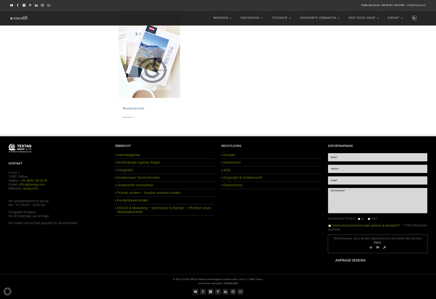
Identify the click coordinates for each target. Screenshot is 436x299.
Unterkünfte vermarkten (135, 185)
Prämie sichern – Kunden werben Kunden (149, 193)
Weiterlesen (127, 117)
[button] (414, 17)
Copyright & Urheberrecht (242, 178)
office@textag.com (32, 184)
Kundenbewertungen (133, 200)
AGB (226, 170)
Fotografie (125, 170)
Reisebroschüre (133, 108)
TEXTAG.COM (231, 283)
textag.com (30, 188)
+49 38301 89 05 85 (34, 180)
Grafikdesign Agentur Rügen (138, 162)
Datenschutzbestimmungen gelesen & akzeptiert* (366, 225)
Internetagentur (128, 155)
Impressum (232, 162)
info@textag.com (416, 5)
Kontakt (229, 155)
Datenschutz (233, 185)
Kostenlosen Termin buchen (138, 178)
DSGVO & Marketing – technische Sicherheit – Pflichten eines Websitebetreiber (164, 210)
